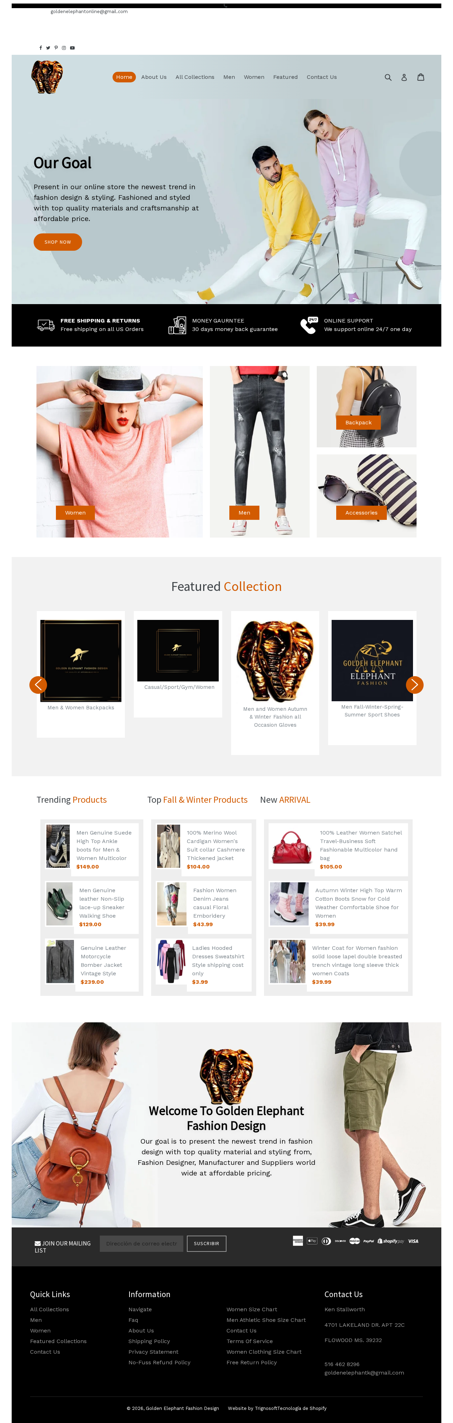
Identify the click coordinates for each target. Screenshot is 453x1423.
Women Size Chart (251, 1309)
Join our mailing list (63, 1246)
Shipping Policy (149, 1341)
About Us (154, 77)
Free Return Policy (251, 1362)
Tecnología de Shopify (302, 1408)
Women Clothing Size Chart (264, 1351)
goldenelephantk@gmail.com (364, 1372)
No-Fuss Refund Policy (159, 1362)
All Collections (195, 77)
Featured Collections (58, 1341)
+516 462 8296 (28, 11)
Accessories (361, 512)
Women (254, 77)
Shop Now (58, 242)
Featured (285, 77)
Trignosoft (266, 1408)
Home (124, 77)
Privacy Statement (153, 1351)
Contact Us (322, 77)
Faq (133, 1320)
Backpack (358, 422)
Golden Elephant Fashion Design (182, 1408)
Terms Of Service (249, 1341)
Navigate (140, 1309)
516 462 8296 (342, 1364)
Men (229, 77)
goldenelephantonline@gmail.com (89, 11)
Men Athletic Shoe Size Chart (266, 1320)
